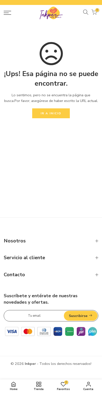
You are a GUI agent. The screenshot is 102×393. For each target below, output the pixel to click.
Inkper (30, 363)
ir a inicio (51, 113)
